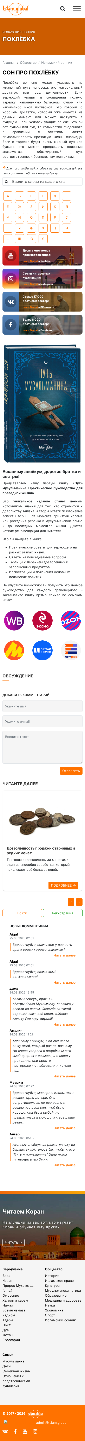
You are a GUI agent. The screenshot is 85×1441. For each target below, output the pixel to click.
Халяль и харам (15, 1300)
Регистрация (62, 913)
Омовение (10, 1295)
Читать (12, 1242)
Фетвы (7, 1335)
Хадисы (8, 1315)
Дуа (5, 1330)
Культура (52, 1285)
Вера (6, 1276)
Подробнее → (63, 885)
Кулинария (11, 1386)
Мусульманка (13, 1361)
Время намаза (13, 1310)
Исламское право (59, 1281)
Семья (7, 1355)
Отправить (71, 771)
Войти (22, 913)
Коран (7, 1281)
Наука (50, 1305)
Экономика (54, 1310)
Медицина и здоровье (63, 1300)
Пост (6, 1325)
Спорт (50, 1315)
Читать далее (65, 955)
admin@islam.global (51, 1422)
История (52, 1276)
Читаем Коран (23, 1211)
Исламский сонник (60, 1320)
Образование (55, 1295)
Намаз (7, 1305)
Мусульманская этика (63, 1290)
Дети (6, 1366)
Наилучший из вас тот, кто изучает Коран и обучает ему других (37, 1224)
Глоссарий (11, 1340)
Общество (54, 1269)
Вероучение (12, 1269)
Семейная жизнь (16, 1371)
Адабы (7, 1320)
